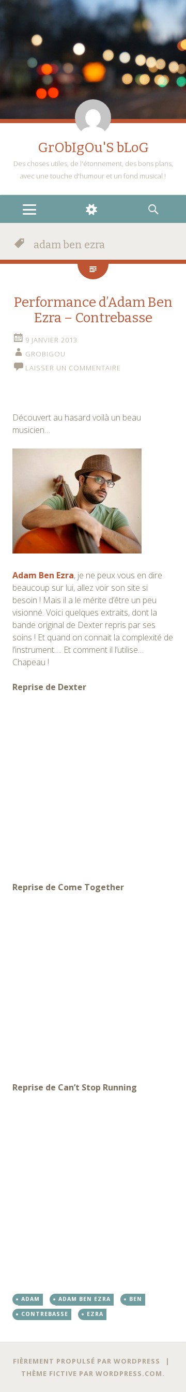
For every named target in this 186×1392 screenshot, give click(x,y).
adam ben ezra (84, 1299)
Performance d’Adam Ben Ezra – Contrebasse (93, 310)
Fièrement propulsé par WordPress (86, 1361)
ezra (95, 1314)
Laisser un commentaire (73, 367)
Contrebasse (44, 1314)
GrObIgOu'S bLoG (93, 148)
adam (30, 1299)
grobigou (45, 353)
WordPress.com (129, 1373)
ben (135, 1299)
